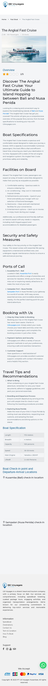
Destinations (8, 625)
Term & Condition (9, 631)
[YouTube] (10, 649)
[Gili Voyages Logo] (13, 4)
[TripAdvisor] (14, 649)
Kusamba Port (25, 274)
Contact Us (7, 628)
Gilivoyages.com (13, 325)
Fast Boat (14, 19)
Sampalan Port (13, 292)
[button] (43, 665)
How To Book (8, 634)
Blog (4, 637)
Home (4, 19)
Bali (33, 111)
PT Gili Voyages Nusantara (27, 680)
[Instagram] (7, 649)
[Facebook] (4, 649)
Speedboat (7, 622)
